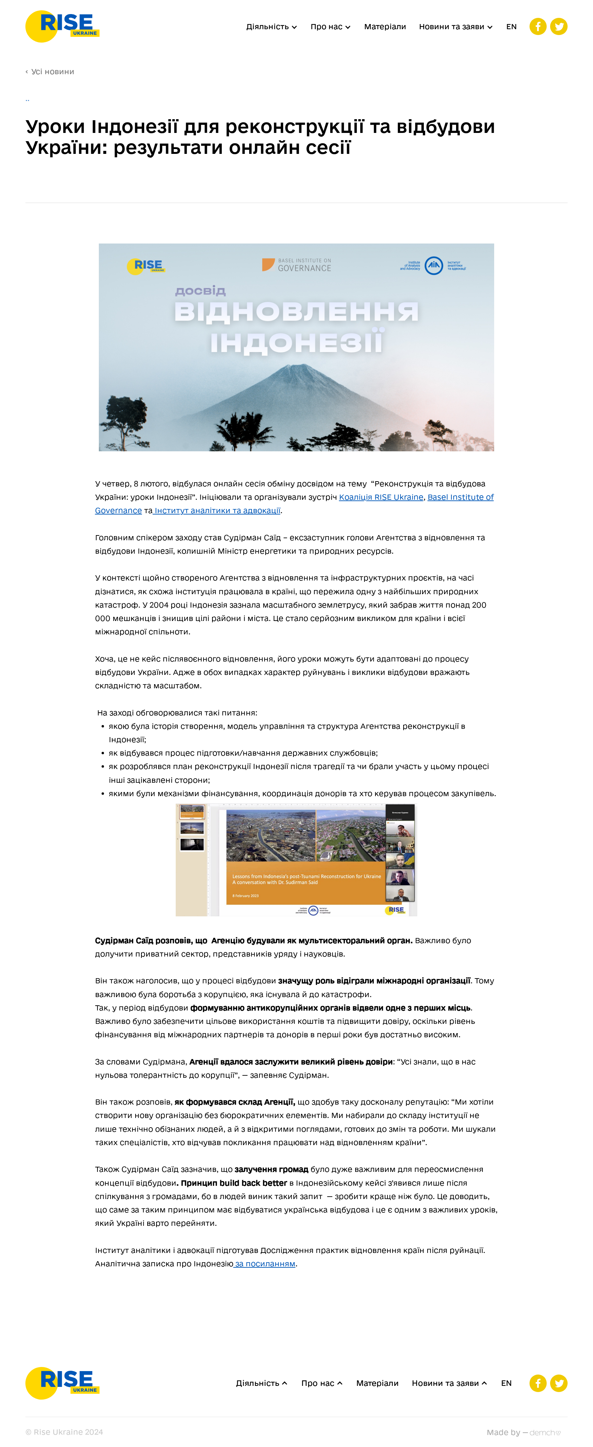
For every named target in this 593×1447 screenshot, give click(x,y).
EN (511, 26)
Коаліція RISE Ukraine (381, 497)
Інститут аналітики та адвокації (216, 510)
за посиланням (264, 1263)
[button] (272, 26)
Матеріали (385, 26)
